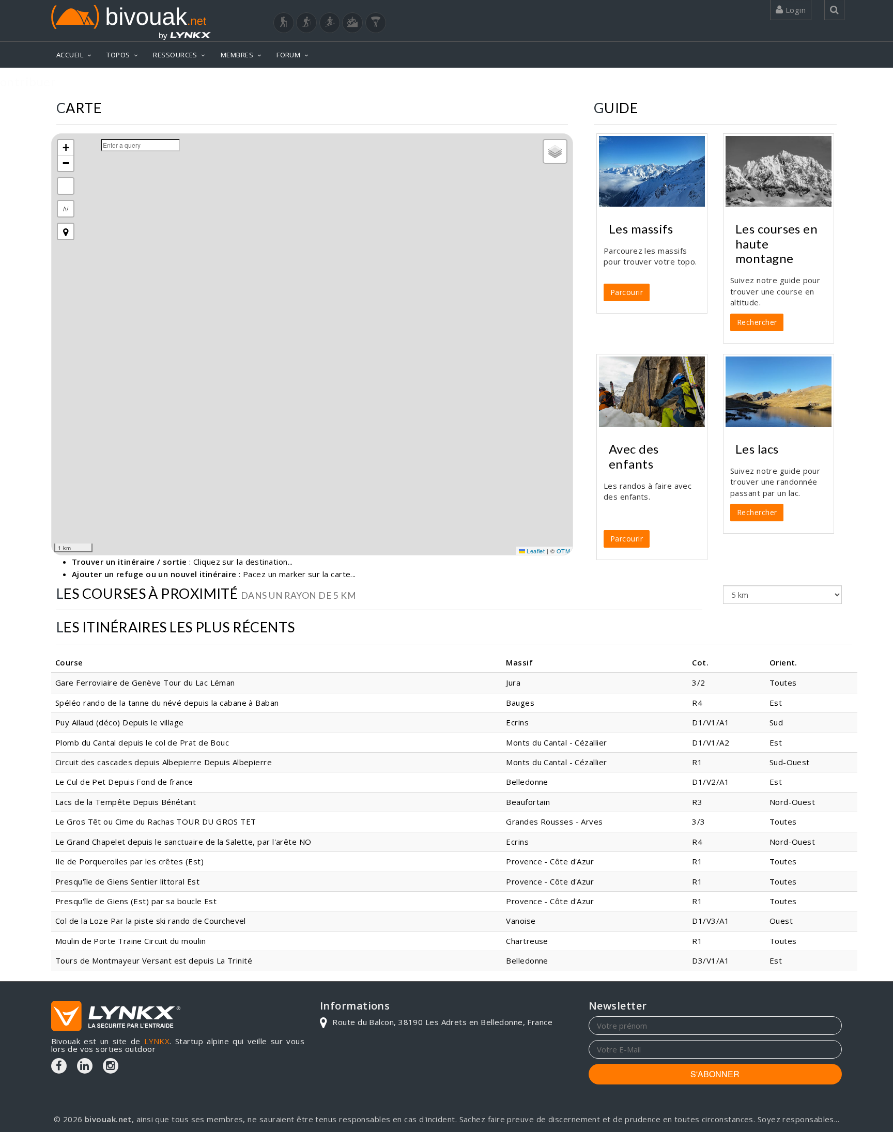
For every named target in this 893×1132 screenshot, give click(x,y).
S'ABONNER (715, 1074)
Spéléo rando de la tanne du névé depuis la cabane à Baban (167, 702)
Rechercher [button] (757, 322)
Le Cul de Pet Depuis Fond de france (124, 782)
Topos (826, 76)
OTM (563, 551)
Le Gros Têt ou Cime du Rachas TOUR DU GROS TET (155, 821)
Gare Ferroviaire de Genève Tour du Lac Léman (145, 682)
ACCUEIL (69, 54)
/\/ (65, 208)
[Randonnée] (283, 22)
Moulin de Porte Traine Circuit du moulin (130, 941)
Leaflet (535, 551)
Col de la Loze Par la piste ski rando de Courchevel (150, 921)
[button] (65, 148)
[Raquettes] (306, 22)
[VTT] (352, 22)
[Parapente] (375, 22)
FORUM (288, 54)
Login (794, 10)
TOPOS (118, 54)
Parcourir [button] (626, 292)
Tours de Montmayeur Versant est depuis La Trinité (153, 960)
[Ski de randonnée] (329, 22)
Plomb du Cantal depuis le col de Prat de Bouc (142, 742)
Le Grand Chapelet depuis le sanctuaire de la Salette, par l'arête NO (183, 841)
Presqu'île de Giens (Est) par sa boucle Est (136, 901)
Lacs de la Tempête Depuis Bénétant (125, 802)
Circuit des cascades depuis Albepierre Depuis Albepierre (163, 762)
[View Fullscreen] (65, 186)
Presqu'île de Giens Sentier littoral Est (127, 881)
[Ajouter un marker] (65, 231)
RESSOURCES (175, 54)
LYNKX (157, 1041)
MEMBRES (237, 54)
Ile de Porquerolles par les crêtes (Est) (129, 861)
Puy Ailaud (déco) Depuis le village (119, 722)
